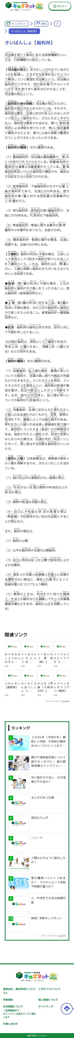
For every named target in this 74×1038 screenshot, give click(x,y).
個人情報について (48, 999)
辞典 (43, 23)
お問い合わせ (10, 1023)
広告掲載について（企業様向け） (19, 1012)
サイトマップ (45, 1006)
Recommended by (53, 701)
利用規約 (8, 999)
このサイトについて (49, 989)
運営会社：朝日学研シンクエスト (19, 991)
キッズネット (19, 23)
